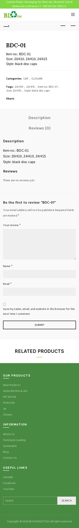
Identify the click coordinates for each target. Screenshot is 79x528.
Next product (73, 26)
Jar (4, 409)
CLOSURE (37, 79)
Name (8, 266)
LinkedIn (8, 477)
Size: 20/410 (13, 91)
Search (67, 501)
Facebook (9, 483)
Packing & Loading (14, 440)
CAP (25, 79)
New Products (11, 385)
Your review (12, 225)
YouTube (8, 489)
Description (39, 117)
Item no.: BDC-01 (48, 87)
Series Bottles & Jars (15, 391)
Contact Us (10, 458)
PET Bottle (9, 397)
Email (7, 284)
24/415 (30, 87)
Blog (6, 452)
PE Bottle (9, 403)
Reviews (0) (40, 128)
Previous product (63, 26)
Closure (7, 415)
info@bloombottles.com (39, 10)
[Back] (6, 26)
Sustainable (10, 446)
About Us (8, 434)
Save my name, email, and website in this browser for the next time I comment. (39, 311)
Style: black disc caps (37, 91)
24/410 (19, 87)
